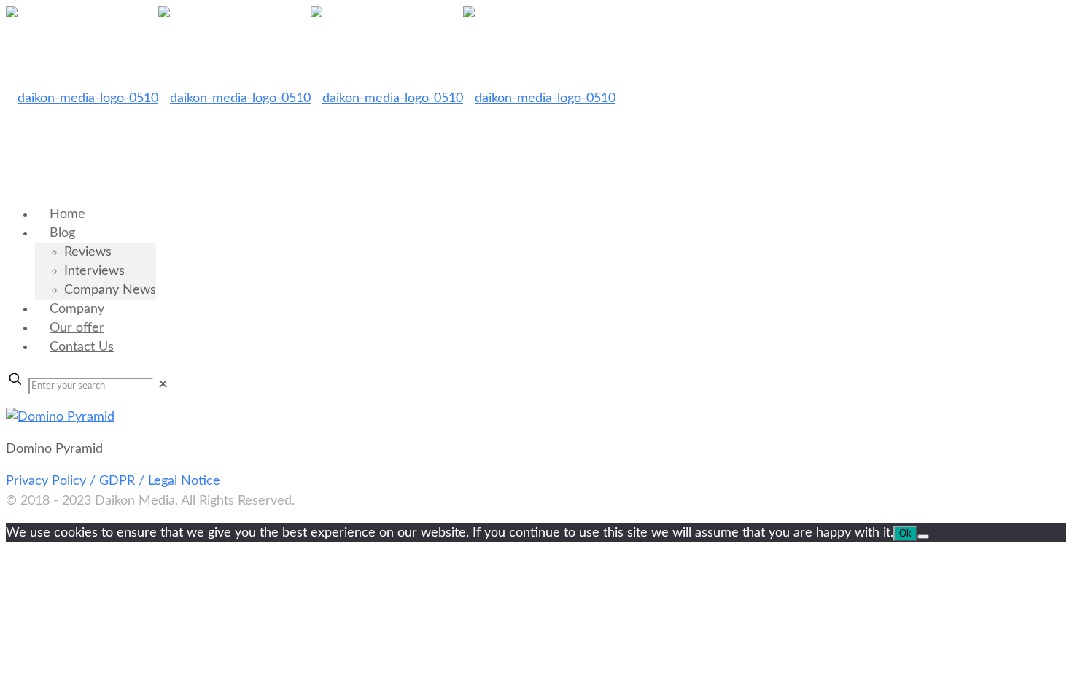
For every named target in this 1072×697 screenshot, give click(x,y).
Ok (905, 533)
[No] (923, 536)
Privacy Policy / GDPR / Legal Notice (113, 481)
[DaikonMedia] (310, 98)
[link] (163, 385)
